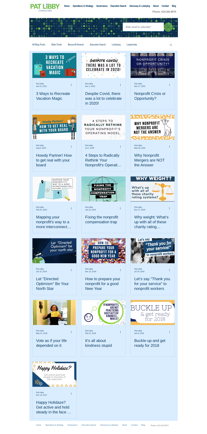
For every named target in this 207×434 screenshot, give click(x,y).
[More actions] (72, 85)
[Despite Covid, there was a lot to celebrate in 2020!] (103, 65)
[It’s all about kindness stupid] (103, 312)
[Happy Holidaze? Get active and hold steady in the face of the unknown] (54, 374)
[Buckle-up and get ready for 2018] (153, 312)
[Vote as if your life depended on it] (54, 312)
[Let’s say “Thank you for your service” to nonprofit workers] (153, 250)
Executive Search (98, 44)
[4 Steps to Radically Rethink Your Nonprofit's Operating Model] (103, 127)
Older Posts (56, 44)
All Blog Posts (38, 44)
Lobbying (116, 44)
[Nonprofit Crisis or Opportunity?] (153, 65)
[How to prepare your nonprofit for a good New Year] (103, 250)
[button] (170, 45)
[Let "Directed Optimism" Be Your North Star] (54, 250)
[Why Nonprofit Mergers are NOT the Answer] (153, 127)
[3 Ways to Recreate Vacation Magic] (54, 65)
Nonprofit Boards (76, 44)
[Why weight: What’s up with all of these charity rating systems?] (153, 189)
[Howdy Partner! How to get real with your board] (54, 127)
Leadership (132, 44)
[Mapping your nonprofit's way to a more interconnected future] (54, 189)
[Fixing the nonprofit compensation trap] (103, 189)
